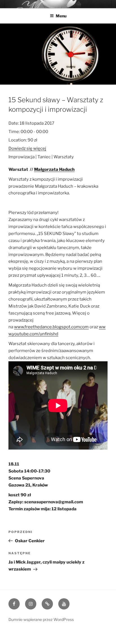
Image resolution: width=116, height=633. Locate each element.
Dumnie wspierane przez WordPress (41, 619)
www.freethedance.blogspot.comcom (51, 326)
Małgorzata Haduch (54, 169)
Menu (61, 15)
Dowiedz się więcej (27, 148)
